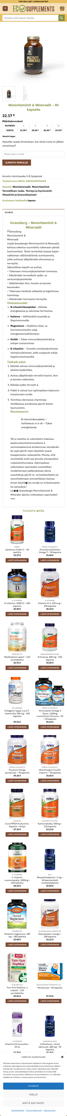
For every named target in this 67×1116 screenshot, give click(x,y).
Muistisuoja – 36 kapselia (50, 987)
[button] (62, 1057)
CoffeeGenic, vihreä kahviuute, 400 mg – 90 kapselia (50, 1047)
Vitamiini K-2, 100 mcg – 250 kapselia (50, 604)
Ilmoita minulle (16, 162)
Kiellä (33, 1094)
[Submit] (61, 18)
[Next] (59, 53)
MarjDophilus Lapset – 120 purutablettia (17, 658)
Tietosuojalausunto (34, 1110)
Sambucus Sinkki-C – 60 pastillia (17, 551)
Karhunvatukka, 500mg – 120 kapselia (50, 825)
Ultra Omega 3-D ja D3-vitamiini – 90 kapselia (50, 771)
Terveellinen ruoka (13, 190)
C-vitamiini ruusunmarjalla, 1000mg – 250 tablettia (17, 880)
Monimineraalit (22, 186)
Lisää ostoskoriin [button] (17, 560)
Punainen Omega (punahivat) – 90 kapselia (17, 771)
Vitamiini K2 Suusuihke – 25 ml (17, 1045)
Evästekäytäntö (18, 1110)
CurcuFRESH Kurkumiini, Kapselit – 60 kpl (17, 825)
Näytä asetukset (33, 1103)
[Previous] (7, 53)
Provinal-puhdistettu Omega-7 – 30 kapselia (50, 551)
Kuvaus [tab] (9, 212)
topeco (32, 200)
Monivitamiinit (40, 186)
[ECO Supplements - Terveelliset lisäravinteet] (34, 8)
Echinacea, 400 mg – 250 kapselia (50, 658)
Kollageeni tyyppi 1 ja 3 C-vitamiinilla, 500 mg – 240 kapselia (17, 713)
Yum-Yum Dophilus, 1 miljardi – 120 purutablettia (17, 990)
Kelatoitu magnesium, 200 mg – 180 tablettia (17, 935)
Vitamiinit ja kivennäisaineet (19, 194)
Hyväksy (33, 1085)
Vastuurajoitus (50, 1110)
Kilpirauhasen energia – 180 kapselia (49, 935)
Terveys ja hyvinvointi (39, 190)
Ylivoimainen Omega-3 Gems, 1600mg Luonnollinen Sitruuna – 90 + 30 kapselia (50, 714)
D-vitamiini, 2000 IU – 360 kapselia (17, 604)
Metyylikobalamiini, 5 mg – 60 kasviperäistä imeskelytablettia (50, 880)
